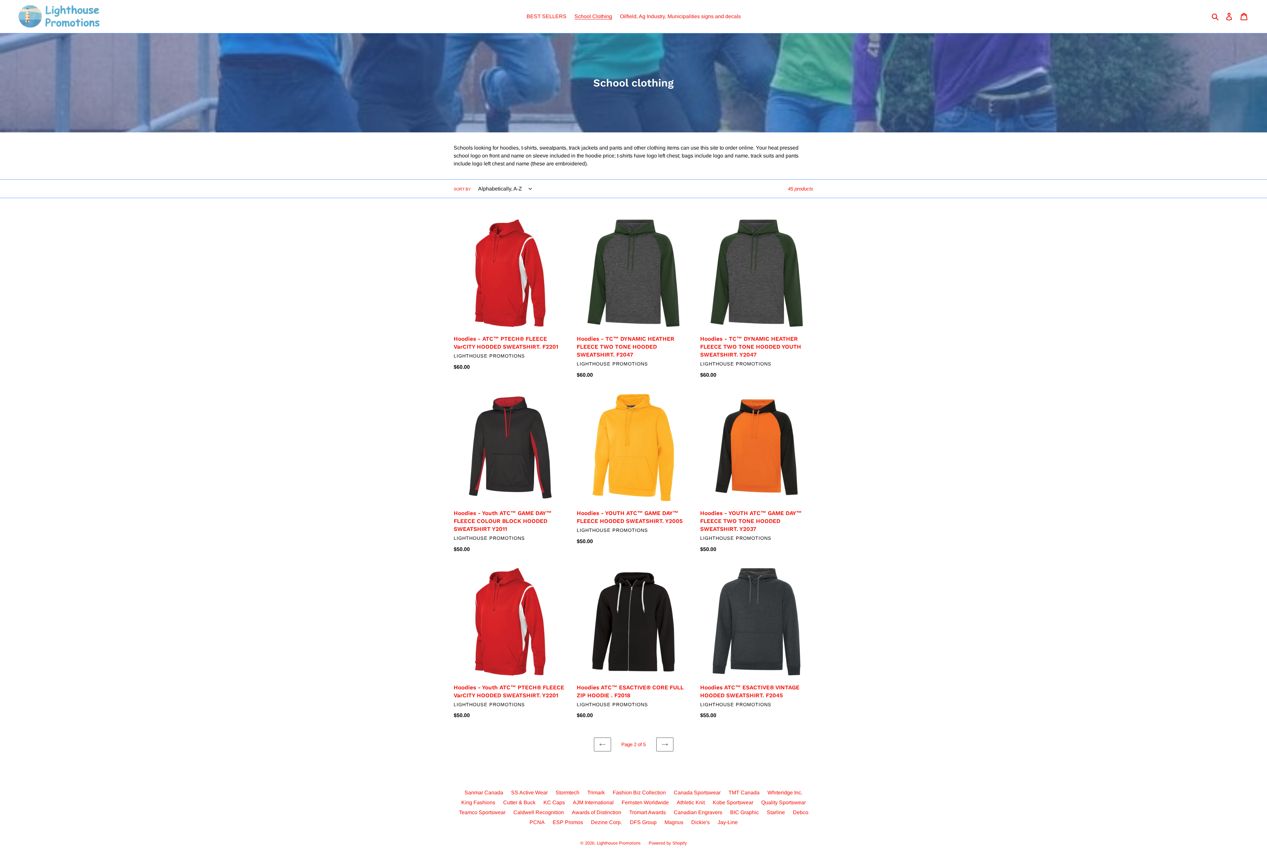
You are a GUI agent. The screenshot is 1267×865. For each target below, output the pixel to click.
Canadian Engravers (698, 812)
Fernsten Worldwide (645, 802)
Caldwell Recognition (538, 812)
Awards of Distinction (596, 812)
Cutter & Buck (519, 802)
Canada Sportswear (697, 792)
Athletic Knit (691, 802)
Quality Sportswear (783, 802)
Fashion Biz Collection (639, 792)
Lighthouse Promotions (619, 843)
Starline (776, 812)
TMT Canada (744, 792)
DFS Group (643, 822)
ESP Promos (568, 822)
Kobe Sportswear (733, 802)
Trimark (596, 792)
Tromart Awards (647, 812)
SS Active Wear (529, 792)
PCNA (537, 822)
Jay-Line (728, 822)
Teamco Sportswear (482, 812)
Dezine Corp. (606, 822)
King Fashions (478, 802)
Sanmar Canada (484, 792)
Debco (800, 812)
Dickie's (700, 822)
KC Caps (554, 802)
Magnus (674, 822)
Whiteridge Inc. (784, 792)
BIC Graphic (744, 812)
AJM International (593, 802)
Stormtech (567, 792)
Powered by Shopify (668, 843)
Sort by (462, 189)
